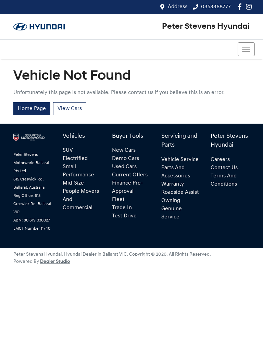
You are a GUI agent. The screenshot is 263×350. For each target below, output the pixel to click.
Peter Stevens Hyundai (206, 27)
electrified (75, 158)
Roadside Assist (180, 192)
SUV (68, 150)
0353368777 (216, 7)
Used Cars (124, 167)
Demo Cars (125, 158)
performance (78, 175)
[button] (246, 49)
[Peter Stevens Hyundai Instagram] (250, 6)
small (69, 167)
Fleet (118, 199)
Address (177, 7)
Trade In (122, 208)
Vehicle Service (180, 159)
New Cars (124, 150)
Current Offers (130, 175)
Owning (170, 200)
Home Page (32, 108)
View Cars (70, 108)
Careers (220, 159)
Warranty (172, 184)
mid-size (73, 183)
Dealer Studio (55, 261)
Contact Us (224, 168)
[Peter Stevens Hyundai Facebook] (241, 6)
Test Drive (124, 216)
